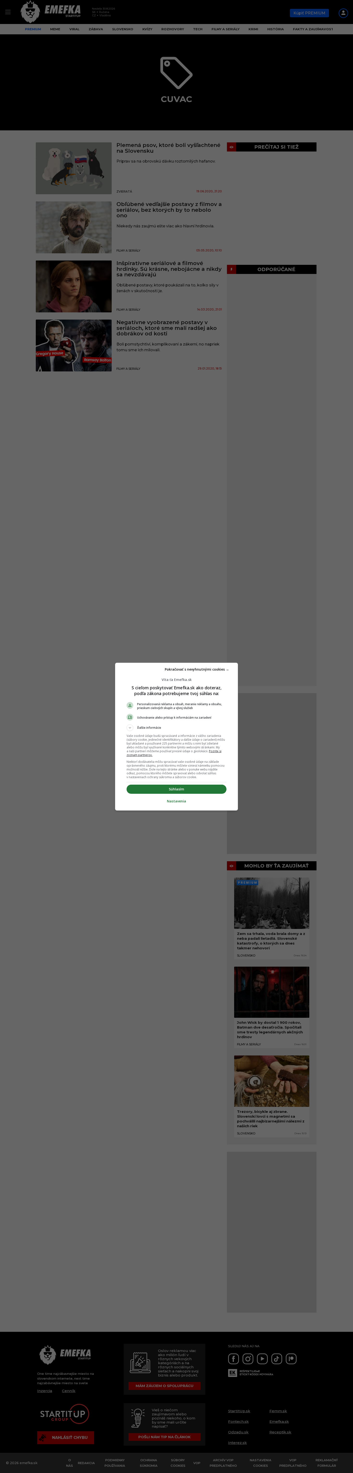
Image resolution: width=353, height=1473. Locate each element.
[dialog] (176, 737)
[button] (176, 727)
